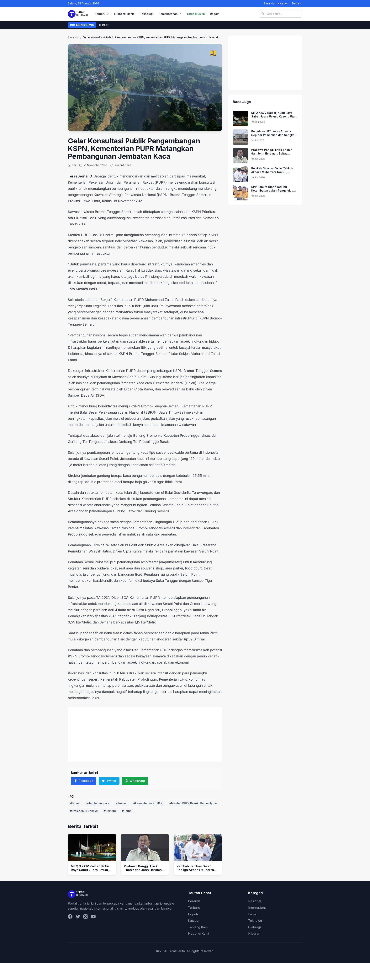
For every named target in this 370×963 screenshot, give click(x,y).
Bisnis (252, 914)
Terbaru (100, 13)
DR (74, 165)
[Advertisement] (145, 734)
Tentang (297, 3)
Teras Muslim (196, 13)
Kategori (283, 3)
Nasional (254, 901)
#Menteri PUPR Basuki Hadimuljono (193, 803)
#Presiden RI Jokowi (84, 811)
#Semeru (110, 811)
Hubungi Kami (198, 933)
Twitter (111, 781)
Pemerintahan (168, 13)
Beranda (269, 3)
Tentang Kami (198, 927)
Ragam (214, 13)
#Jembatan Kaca (98, 803)
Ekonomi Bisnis (124, 13)
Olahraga (255, 927)
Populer (194, 914)
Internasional (257, 908)
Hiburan (254, 933)
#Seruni (127, 811)
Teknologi (146, 13)
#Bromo (75, 803)
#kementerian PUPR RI (148, 803)
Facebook (86, 781)
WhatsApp (137, 781)
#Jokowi (121, 803)
